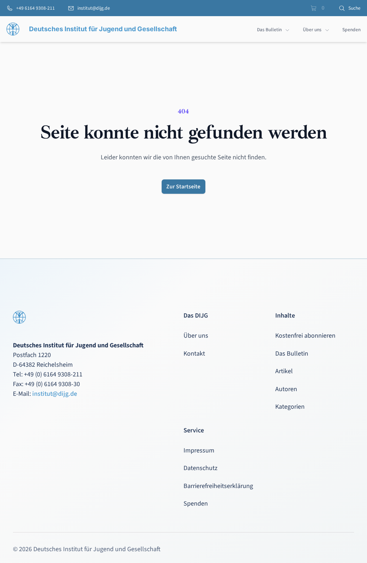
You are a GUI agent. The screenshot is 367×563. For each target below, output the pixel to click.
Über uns (196, 335)
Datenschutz (201, 468)
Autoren (286, 389)
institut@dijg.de (54, 393)
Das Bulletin (291, 353)
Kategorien (290, 406)
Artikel (284, 371)
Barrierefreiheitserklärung (218, 486)
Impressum (199, 450)
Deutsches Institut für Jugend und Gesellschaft (103, 29)
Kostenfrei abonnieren (305, 335)
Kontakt (194, 353)
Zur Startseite (183, 187)
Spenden (196, 503)
